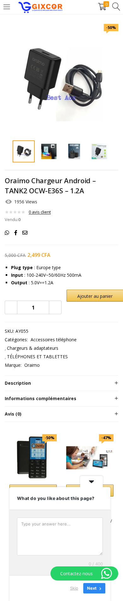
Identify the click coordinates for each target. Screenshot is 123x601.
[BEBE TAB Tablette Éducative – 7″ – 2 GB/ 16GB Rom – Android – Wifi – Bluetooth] (90, 457)
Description (18, 383)
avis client (40, 212)
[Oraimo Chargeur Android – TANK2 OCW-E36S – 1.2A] (7, 232)
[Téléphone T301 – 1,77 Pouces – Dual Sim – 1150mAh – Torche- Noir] (33, 457)
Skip (74, 588)
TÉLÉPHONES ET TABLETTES (37, 357)
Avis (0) (13, 414)
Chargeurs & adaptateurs (32, 348)
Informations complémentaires (40, 398)
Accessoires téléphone (54, 340)
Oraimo (32, 365)
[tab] (61, 383)
